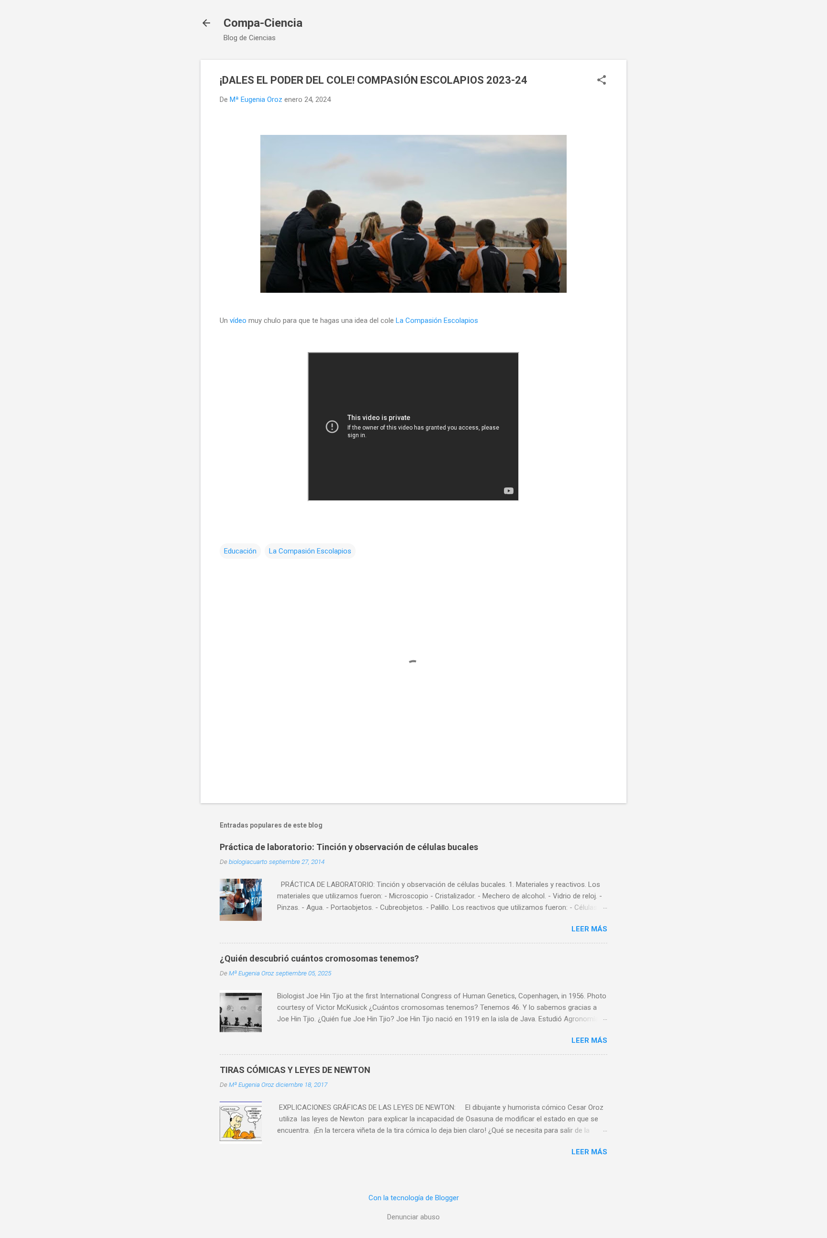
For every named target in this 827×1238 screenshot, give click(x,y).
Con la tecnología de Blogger (414, 1198)
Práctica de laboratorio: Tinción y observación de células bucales (349, 847)
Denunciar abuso (413, 1217)
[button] (601, 81)
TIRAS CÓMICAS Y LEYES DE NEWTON (295, 1070)
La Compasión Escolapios (437, 320)
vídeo (238, 320)
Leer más (589, 929)
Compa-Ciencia (263, 23)
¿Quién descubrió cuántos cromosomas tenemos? (319, 958)
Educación (240, 551)
